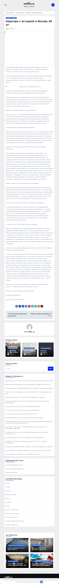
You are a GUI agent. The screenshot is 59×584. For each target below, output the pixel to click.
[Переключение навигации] (5, 5)
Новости (7, 491)
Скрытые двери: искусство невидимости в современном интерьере (25, 397)
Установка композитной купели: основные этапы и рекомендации (24, 437)
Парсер (7, 498)
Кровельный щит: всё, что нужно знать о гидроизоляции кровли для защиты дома (29, 380)
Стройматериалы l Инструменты (14, 521)
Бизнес (7, 483)
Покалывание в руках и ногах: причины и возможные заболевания (24, 417)
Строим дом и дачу (11, 517)
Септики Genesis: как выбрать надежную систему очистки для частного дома (28, 450)
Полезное (8, 502)
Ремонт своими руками (12, 513)
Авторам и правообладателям (14, 465)
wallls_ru (12, 28)
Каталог (7, 487)
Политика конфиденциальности (14, 468)
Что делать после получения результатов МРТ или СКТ (21, 414)
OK (41, 581)
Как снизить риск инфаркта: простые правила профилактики (22, 410)
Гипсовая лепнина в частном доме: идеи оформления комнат (23, 406)
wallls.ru (29, 3)
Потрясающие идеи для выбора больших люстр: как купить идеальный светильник (29, 388)
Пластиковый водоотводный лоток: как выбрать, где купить (22, 454)
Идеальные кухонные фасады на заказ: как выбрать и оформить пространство (28, 384)
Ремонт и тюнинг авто (11, 509)
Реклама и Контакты (11, 472)
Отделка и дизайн (11, 18)
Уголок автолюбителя (11, 524)
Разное (7, 506)
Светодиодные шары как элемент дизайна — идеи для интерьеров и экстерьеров (29, 446)
